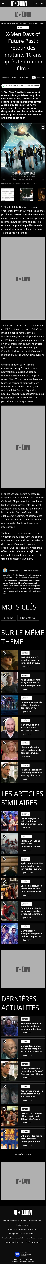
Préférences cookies (33, 1242)
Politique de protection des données (22, 1233)
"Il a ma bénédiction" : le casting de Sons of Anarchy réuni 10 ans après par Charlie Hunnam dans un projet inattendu (31, 776)
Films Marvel (33, 23)
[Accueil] (19, 3)
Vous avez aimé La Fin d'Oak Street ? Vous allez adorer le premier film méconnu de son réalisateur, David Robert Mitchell (32, 1099)
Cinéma (24, 23)
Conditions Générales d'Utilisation (14, 1221)
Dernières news (14, 23)
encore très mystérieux (13, 210)
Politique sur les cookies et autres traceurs (22, 1229)
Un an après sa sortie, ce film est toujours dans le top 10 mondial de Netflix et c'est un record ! (32, 708)
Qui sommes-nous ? (35, 1221)
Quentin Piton (16, 570)
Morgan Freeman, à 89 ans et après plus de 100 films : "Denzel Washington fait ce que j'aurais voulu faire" (31, 1053)
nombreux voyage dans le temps (19, 375)
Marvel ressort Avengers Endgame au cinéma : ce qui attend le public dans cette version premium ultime (32, 937)
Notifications (9, 1242)
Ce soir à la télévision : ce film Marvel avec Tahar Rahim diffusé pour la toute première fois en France (32, 892)
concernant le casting (29, 221)
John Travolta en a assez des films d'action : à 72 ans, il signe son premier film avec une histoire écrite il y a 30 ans (32, 731)
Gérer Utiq (20, 1242)
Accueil (3, 23)
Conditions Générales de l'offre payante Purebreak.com (22, 1238)
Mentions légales (22, 1225)
